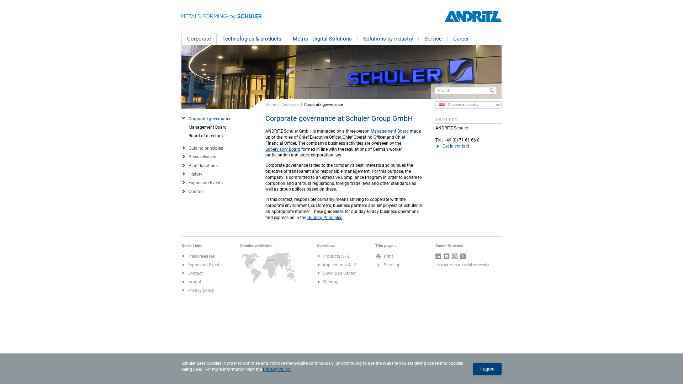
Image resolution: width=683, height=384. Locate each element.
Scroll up (392, 264)
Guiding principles (206, 148)
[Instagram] (454, 256)
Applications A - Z (339, 264)
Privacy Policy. (277, 369)
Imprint (194, 281)
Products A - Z (336, 256)
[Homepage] (473, 16)
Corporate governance (210, 118)
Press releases (202, 156)
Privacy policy (200, 290)
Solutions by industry (388, 39)
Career (461, 39)
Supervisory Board (282, 149)
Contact (196, 191)
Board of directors (206, 135)
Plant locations (203, 165)
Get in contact (456, 146)
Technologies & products (251, 39)
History (195, 174)
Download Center (339, 273)
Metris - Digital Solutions (322, 39)
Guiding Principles (324, 217)
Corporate (199, 39)
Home (270, 104)
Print (388, 256)
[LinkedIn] (438, 256)
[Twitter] (463, 256)
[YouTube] (446, 256)
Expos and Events (206, 182)
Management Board (208, 127)
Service (433, 39)
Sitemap (331, 281)
